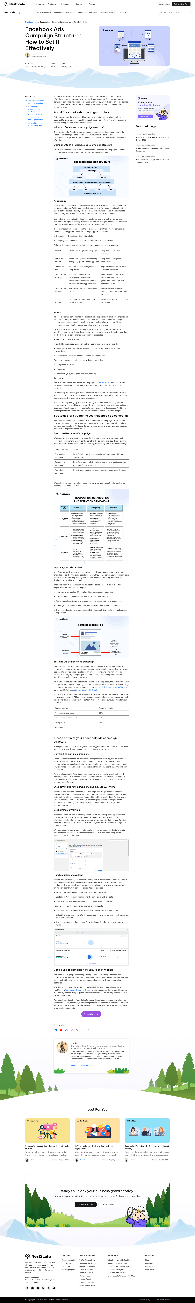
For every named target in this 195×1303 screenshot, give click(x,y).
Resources (65, 4)
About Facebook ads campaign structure (36, 102)
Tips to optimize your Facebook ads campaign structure (36, 117)
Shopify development (108, 12)
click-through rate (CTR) (112, 687)
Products (52, 4)
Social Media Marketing (146, 134)
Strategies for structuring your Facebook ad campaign (37, 108)
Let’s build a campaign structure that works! (36, 124)
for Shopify (86, 990)
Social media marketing (87, 12)
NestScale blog (31, 22)
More (122, 12)
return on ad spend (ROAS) (85, 690)
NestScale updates (43, 12)
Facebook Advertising (36, 67)
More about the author (79, 1065)
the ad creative (102, 383)
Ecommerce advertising (63, 12)
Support (79, 4)
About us (40, 4)
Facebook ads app (73, 990)
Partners (92, 4)
